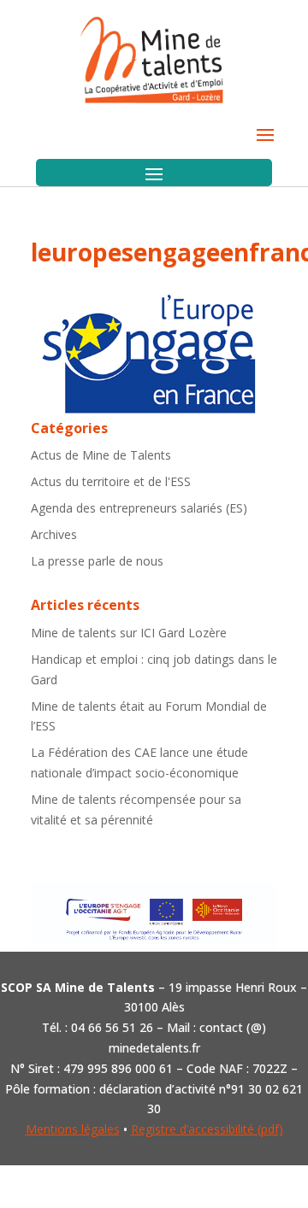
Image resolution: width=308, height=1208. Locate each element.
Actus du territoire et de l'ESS (111, 481)
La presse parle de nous (97, 561)
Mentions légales (73, 1129)
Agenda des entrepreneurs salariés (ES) (139, 508)
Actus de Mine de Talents (101, 455)
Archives (54, 534)
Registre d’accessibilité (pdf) (207, 1129)
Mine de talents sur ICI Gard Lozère (129, 633)
